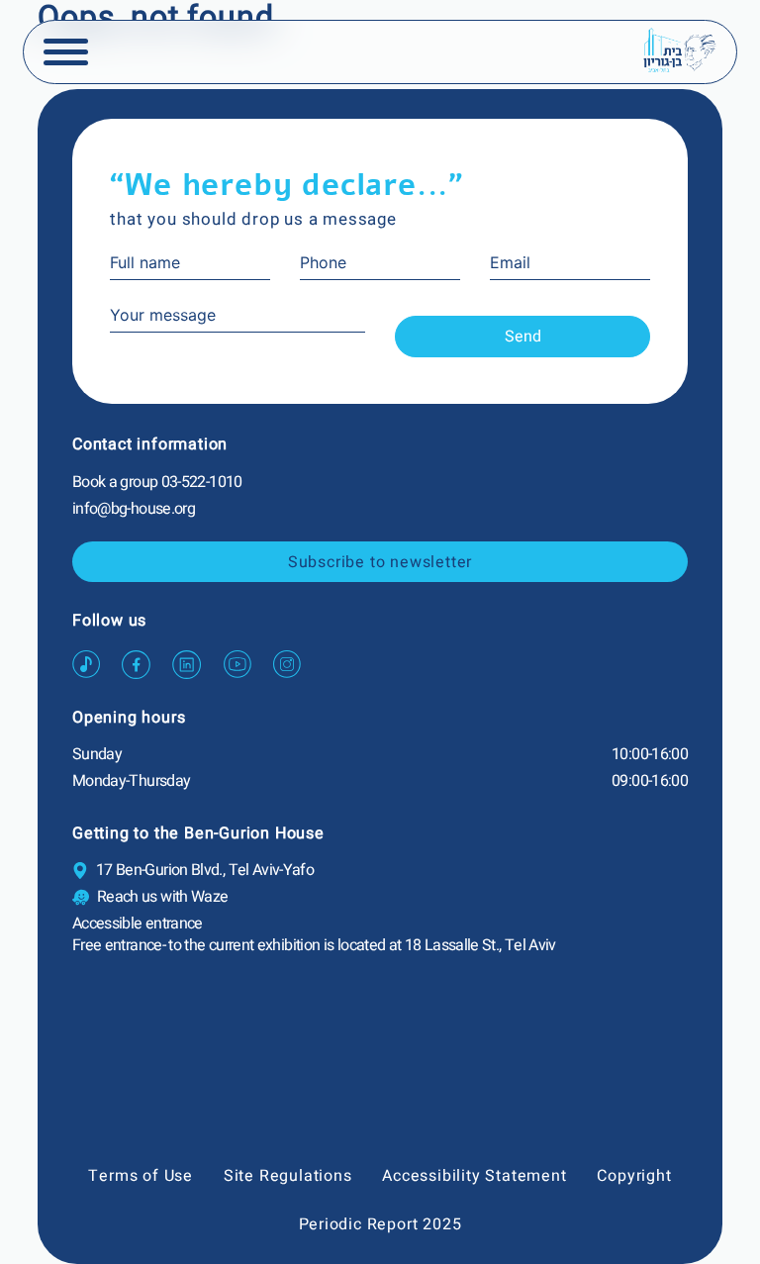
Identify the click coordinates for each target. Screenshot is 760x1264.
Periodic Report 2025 (380, 1224)
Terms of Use (140, 1176)
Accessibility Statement (474, 1176)
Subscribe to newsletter (380, 562)
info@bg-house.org (133, 509)
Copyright (634, 1176)
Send (523, 336)
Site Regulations (288, 1176)
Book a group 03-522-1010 (157, 482)
